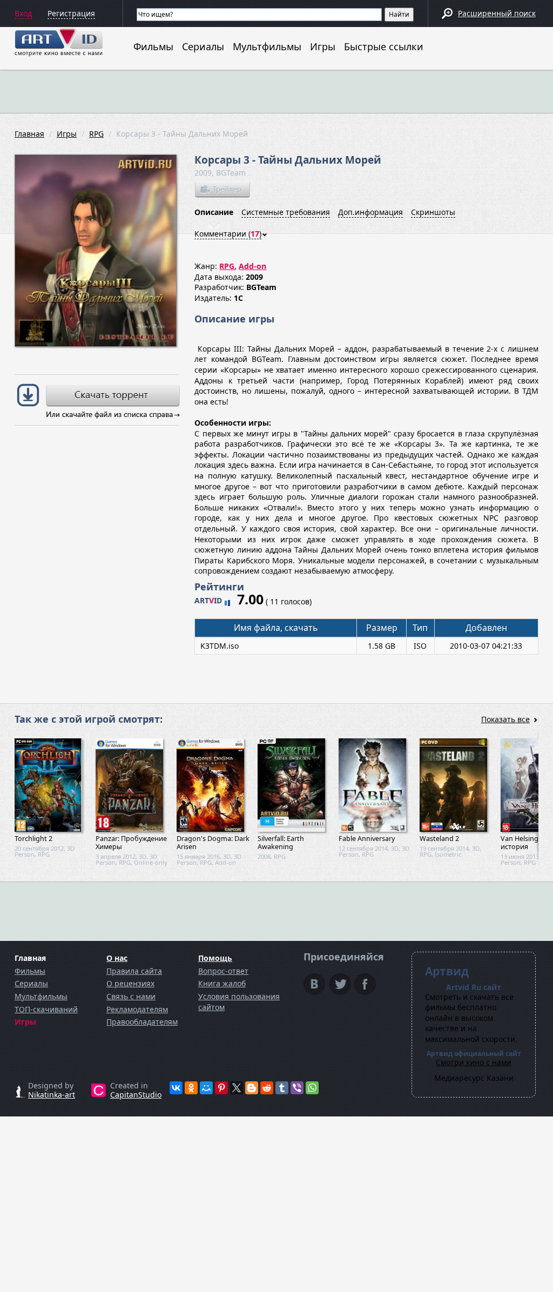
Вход (23, 13)
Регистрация (71, 13)
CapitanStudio (135, 1094)
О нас (116, 958)
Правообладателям (142, 1022)
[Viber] (297, 1087)
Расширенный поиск (497, 13)
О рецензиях (130, 983)
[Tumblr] (281, 1087)
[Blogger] (251, 1087)
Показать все (505, 719)
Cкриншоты (433, 212)
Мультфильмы (267, 46)
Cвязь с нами (131, 996)
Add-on (252, 266)
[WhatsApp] (312, 1087)
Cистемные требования (285, 212)
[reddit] (266, 1087)
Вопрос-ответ (223, 971)
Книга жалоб (222, 983)
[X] (236, 1087)
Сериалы (203, 46)
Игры (322, 46)
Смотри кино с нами (473, 1062)
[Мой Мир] (206, 1087)
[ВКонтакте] (176, 1087)
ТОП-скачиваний (46, 1009)
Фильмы (153, 46)
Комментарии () (227, 233)
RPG (96, 134)
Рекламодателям (137, 1009)
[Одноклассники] (191, 1087)
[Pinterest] (221, 1087)
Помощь (215, 958)
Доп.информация (370, 212)
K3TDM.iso (219, 646)
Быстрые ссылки (383, 46)
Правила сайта (134, 971)
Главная (29, 134)
